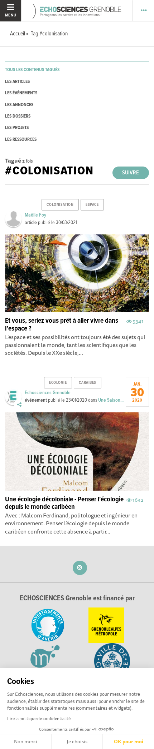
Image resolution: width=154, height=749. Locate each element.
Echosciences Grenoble (48, 393)
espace (92, 204)
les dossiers (17, 116)
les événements (21, 93)
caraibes (87, 382)
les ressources (21, 140)
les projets (17, 128)
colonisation (60, 204)
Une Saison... (111, 400)
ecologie (58, 382)
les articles (17, 82)
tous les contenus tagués (32, 70)
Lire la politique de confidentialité (39, 718)
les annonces (19, 105)
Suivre (130, 173)
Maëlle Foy (35, 215)
